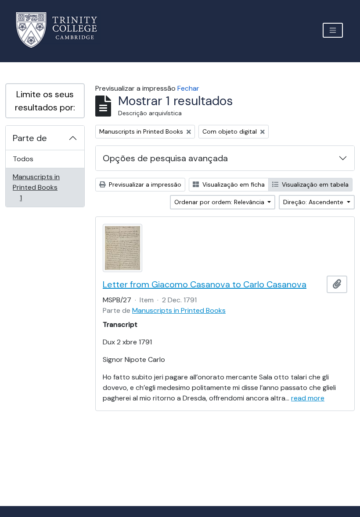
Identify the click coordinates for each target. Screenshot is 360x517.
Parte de (30, 138)
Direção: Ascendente (314, 202)
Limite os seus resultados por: (45, 101)
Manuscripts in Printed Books (36, 187)
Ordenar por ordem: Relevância (220, 202)
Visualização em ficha (233, 184)
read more (307, 398)
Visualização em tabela (314, 184)
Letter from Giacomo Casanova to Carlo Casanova (204, 284)
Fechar (188, 88)
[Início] (61, 30)
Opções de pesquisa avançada (165, 158)
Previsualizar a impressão (144, 184)
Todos (23, 158)
